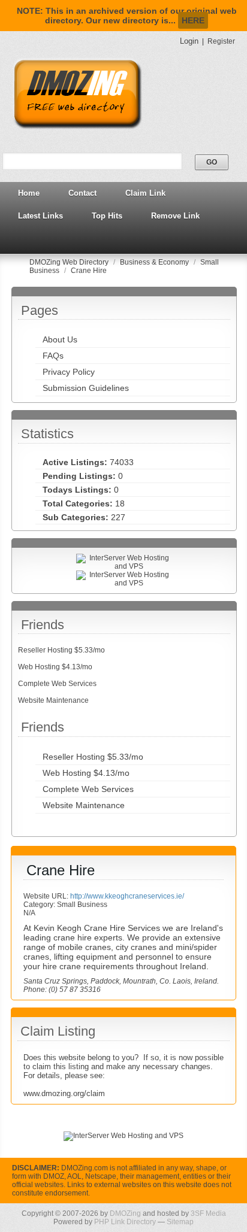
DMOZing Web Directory (69, 262)
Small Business (82, 904)
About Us (60, 339)
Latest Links (40, 215)
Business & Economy (155, 262)
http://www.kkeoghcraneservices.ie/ (127, 896)
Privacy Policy (69, 372)
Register (221, 41)
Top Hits (107, 215)
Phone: (36, 989)
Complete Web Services (57, 683)
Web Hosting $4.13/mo (55, 667)
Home (29, 193)
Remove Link (175, 215)
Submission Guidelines (86, 388)
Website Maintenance (53, 700)
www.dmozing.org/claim (64, 1093)
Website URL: (46, 896)
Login (189, 41)
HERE (193, 20)
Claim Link (145, 193)
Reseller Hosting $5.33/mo (61, 650)
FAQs (53, 355)
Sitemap (180, 1222)
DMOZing (125, 1213)
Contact (82, 193)
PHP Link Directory (125, 1222)
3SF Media (208, 1213)
